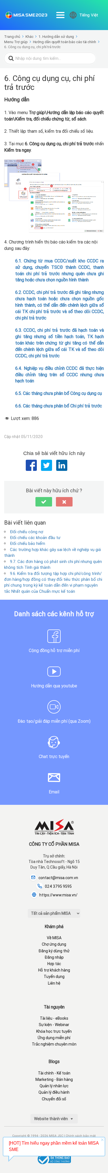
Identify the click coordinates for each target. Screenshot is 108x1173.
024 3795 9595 (58, 886)
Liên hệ (54, 983)
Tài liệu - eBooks (54, 1018)
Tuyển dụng (54, 976)
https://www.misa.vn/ (58, 894)
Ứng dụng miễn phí (54, 1037)
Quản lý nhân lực (54, 1085)
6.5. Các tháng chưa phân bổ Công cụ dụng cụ (58, 393)
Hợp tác (54, 963)
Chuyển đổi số (54, 1098)
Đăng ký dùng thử (54, 950)
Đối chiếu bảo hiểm (27, 543)
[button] (43, 501)
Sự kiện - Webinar (54, 1024)
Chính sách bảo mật (81, 1136)
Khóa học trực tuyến (54, 1031)
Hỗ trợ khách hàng (54, 970)
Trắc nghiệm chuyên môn (54, 1044)
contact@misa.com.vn (58, 877)
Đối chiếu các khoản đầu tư (35, 537)
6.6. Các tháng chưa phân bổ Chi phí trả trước (58, 406)
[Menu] (60, 15)
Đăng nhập (54, 957)
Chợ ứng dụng (54, 944)
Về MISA (54, 937)
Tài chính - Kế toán (54, 1073)
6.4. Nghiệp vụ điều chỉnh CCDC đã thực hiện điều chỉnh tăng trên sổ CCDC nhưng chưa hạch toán (59, 374)
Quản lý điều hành (54, 1092)
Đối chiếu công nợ (26, 531)
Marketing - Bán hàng (54, 1079)
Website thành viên (51, 1118)
